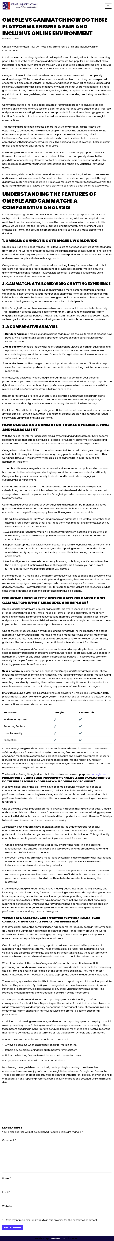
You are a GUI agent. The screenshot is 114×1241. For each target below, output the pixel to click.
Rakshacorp (42, 1238)
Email (6, 1192)
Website (7, 1206)
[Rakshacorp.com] (20, 6)
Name (6, 1178)
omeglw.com (99, 774)
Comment (9, 1140)
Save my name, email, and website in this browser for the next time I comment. (52, 1220)
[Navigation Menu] (108, 6)
